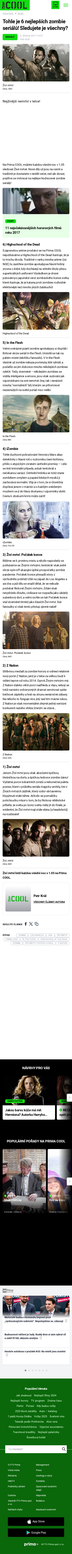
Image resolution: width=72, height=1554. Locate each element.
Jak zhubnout (23, 1395)
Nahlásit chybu (15, 1509)
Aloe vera (51, 1421)
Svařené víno (57, 1416)
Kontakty (40, 1481)
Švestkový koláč (36, 1437)
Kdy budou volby (46, 1406)
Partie (20, 1406)
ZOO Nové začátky (26, 1411)
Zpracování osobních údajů (46, 1488)
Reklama (12, 1475)
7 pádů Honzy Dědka (19, 1416)
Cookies (12, 1495)
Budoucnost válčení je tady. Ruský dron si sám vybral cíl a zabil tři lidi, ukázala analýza (35, 1336)
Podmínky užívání (16, 1486)
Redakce (40, 1500)
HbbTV (11, 1481)
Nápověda (41, 1495)
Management (42, 1464)
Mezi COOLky (12, 1200)
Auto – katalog (48, 1411)
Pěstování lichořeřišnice (23, 1427)
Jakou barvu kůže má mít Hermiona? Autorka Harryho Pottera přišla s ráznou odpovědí (25, 1112)
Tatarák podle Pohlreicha (29, 1421)
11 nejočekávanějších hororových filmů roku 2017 (33, 230)
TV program (38, 1400)
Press (39, 1470)
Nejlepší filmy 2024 (45, 1395)
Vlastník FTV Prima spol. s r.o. (20, 1502)
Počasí (30, 1406)
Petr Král (25, 39)
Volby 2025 (40, 1416)
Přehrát (12, 1196)
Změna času (54, 1400)
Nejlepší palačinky (48, 1432)
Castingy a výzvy (44, 1475)
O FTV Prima (14, 1464)
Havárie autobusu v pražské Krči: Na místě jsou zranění (35, 1351)
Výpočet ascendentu (51, 1427)
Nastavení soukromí (46, 1509)
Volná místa (14, 1470)
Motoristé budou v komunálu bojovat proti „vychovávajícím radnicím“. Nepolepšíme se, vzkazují (34, 1319)
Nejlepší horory (19, 1400)
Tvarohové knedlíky (24, 1432)
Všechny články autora (49, 901)
